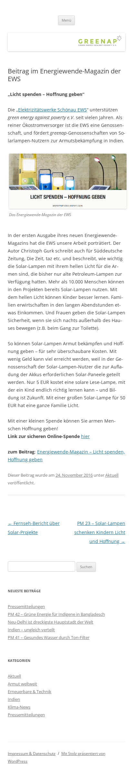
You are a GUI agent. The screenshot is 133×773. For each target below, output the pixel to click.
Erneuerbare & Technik (29, 691)
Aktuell (111, 475)
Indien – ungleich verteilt (31, 630)
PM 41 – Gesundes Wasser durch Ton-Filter (48, 637)
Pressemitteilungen (26, 606)
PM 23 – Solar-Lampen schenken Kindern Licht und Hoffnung (99, 532)
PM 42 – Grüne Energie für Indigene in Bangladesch (56, 614)
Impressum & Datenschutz (32, 753)
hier (85, 436)
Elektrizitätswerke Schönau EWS (52, 110)
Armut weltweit (22, 684)
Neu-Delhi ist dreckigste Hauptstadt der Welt (50, 622)
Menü (66, 20)
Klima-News (19, 707)
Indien (14, 699)
